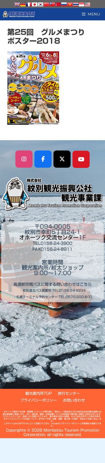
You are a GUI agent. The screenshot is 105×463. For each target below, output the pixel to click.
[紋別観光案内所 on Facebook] (43, 159)
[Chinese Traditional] (52, 4)
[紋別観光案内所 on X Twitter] (62, 159)
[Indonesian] (81, 4)
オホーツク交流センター (48, 237)
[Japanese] (34, 4)
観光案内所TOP (38, 393)
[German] (23, 4)
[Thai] (75, 4)
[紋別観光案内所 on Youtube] (81, 159)
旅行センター (69, 393)
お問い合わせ (74, 400)
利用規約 (86, 423)
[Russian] (64, 4)
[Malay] (87, 4)
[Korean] (40, 4)
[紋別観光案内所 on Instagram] (23, 159)
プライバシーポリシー (38, 400)
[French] (29, 4)
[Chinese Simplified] (46, 4)
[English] (17, 4)
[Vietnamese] (70, 4)
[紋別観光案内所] (18, 14)
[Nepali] (58, 4)
